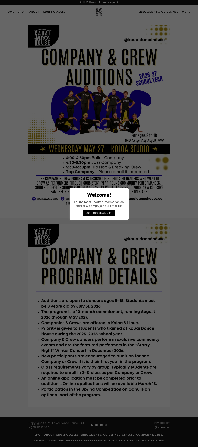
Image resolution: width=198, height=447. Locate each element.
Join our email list (99, 213)
